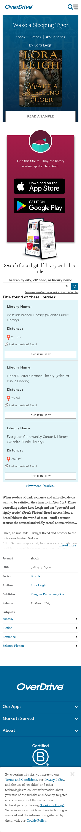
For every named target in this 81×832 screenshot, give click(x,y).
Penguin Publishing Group (49, 594)
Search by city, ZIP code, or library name (40, 280)
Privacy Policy (54, 780)
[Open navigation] (73, 7)
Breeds (35, 37)
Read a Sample (40, 116)
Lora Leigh (43, 45)
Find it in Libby (40, 354)
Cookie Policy (36, 820)
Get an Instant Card (22, 344)
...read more (67, 545)
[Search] (74, 286)
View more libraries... (41, 486)
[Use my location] (66, 286)
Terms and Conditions (21, 780)
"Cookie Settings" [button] (52, 805)
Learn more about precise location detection (51, 292)
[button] (40, 707)
